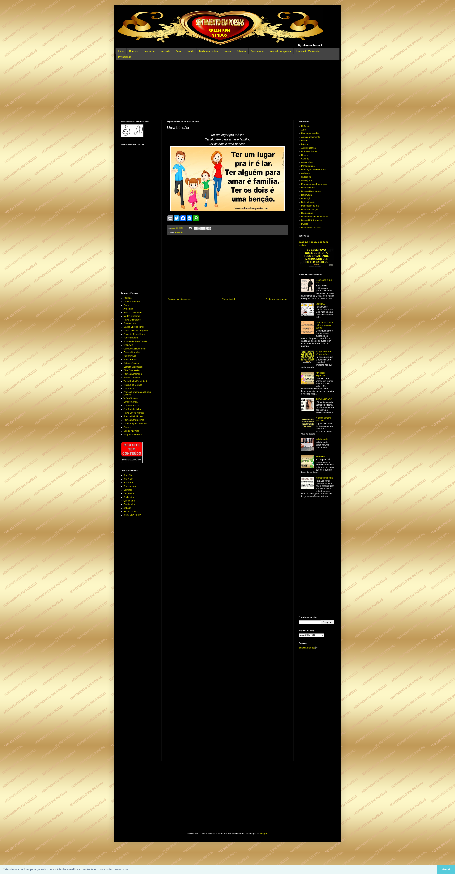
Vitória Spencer (131, 398)
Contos (127, 427)
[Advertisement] (227, 90)
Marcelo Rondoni (132, 301)
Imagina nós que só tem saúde (324, 352)
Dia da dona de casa (311, 227)
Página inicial (228, 299)
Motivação (306, 198)
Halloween (306, 195)
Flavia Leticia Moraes (134, 413)
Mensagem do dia (310, 206)
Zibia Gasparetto (132, 370)
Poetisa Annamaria (133, 374)
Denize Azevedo (131, 431)
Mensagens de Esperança (314, 184)
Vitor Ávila (128, 345)
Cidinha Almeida (132, 363)
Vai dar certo (322, 439)
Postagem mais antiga (276, 299)
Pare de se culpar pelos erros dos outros (324, 325)
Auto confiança (308, 148)
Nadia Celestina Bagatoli (136, 330)
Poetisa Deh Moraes (133, 416)
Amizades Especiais (320, 374)
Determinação (308, 202)
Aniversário (257, 51)
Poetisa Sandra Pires (134, 420)
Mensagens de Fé (310, 133)
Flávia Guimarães (132, 320)
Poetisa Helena (131, 337)
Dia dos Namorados (311, 191)
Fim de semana (131, 511)
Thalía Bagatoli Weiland (135, 423)
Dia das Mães (308, 187)
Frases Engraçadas (280, 51)
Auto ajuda (306, 180)
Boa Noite (128, 479)
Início (121, 51)
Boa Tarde (128, 482)
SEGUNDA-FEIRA (132, 515)
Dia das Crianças (309, 209)
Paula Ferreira (130, 359)
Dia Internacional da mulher (314, 216)
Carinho (305, 159)
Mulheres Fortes (208, 51)
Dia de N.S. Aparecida (312, 220)
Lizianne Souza (131, 405)
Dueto (126, 305)
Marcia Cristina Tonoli (134, 327)
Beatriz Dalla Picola (133, 312)
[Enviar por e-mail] (196, 228)
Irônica (304, 144)
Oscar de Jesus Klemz (134, 334)
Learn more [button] (121, 869)
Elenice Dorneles (132, 352)
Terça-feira (129, 493)
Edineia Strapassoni (133, 367)
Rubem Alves (130, 356)
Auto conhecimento (310, 137)
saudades (306, 177)
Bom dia (133, 51)
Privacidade (124, 56)
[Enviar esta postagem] (190, 228)
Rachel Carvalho (132, 377)
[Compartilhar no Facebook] (206, 228)
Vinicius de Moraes (133, 385)
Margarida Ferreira (133, 434)
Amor (179, 51)
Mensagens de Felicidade (313, 169)
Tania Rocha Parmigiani (135, 381)
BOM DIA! (320, 304)
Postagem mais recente (179, 299)
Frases (227, 51)
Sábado (127, 508)
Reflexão (241, 51)
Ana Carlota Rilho (132, 409)
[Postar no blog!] (199, 228)
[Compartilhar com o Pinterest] (209, 228)
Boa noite (165, 51)
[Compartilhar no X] (202, 228)
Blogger (263, 833)
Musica (304, 224)
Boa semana (130, 486)
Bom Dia (128, 475)
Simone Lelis (130, 323)
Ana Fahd (128, 309)
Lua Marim (129, 388)
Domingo (128, 490)
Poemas (128, 298)
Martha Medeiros (132, 316)
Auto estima (307, 162)
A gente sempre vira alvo (323, 419)
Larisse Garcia (131, 402)
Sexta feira (129, 497)
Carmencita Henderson (135, 349)
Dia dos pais (307, 213)
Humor (304, 155)
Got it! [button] (446, 869)
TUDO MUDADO (324, 399)
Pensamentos (308, 166)
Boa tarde (149, 51)
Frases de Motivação (308, 51)
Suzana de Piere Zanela (135, 341)
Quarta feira (129, 504)
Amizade (305, 173)
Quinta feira (129, 501)
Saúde (190, 51)
